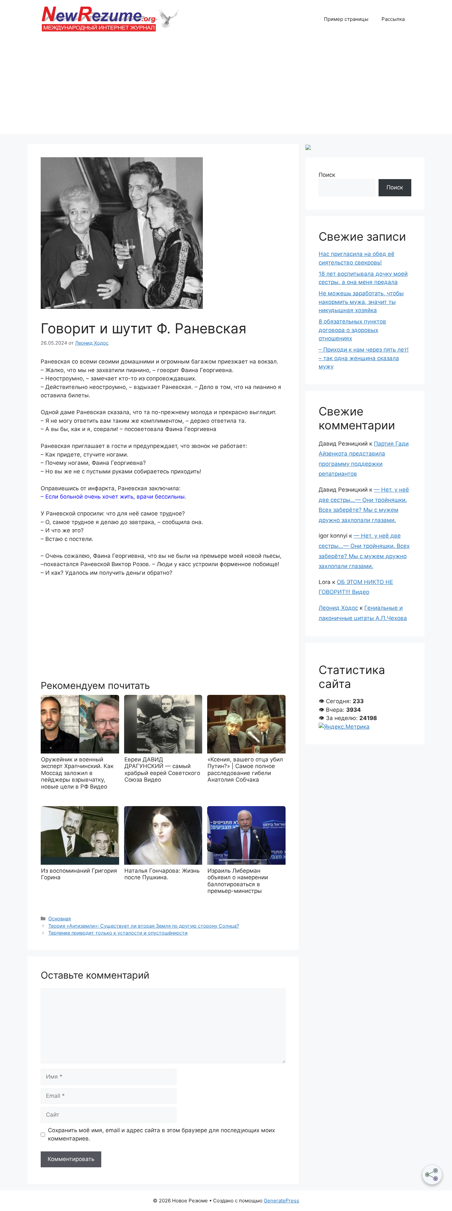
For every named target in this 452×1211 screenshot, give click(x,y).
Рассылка (393, 19)
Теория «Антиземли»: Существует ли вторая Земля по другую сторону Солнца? (143, 926)
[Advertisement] (226, 87)
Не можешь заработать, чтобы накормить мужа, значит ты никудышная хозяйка (361, 302)
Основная (59, 918)
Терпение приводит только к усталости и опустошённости (118, 933)
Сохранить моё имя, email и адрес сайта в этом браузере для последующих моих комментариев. (161, 1134)
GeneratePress (281, 1200)
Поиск (327, 174)
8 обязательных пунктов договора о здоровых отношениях (352, 330)
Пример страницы (346, 19)
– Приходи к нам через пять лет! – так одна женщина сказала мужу (364, 358)
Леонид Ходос (338, 608)
